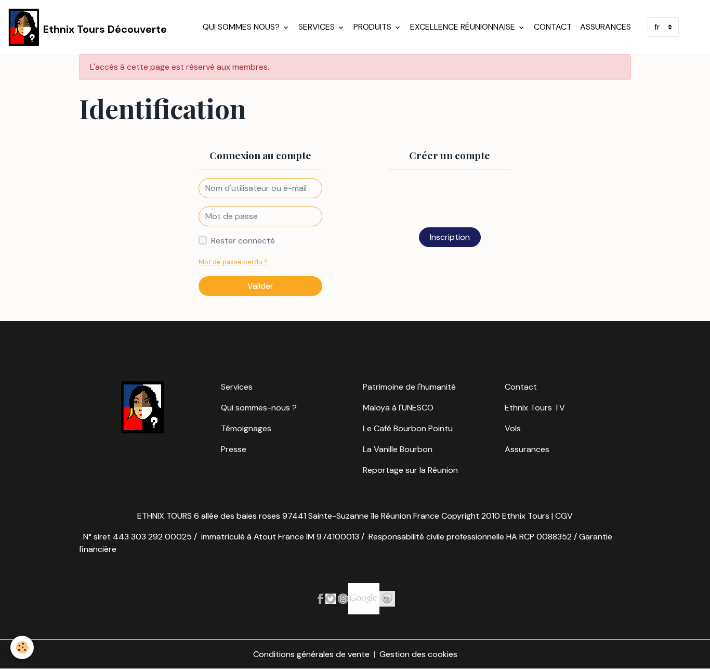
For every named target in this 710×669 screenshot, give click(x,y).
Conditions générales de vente (311, 654)
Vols (513, 428)
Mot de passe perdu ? (233, 262)
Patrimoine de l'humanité (409, 386)
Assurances (605, 26)
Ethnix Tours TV (535, 407)
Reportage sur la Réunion (410, 470)
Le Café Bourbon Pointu (408, 428)
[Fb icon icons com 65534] (320, 598)
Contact (553, 26)
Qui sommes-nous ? (259, 407)
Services (317, 26)
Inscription (450, 236)
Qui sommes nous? (242, 26)
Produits (373, 26)
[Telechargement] (330, 598)
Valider (260, 285)
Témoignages (246, 428)
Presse (233, 449)
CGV (564, 515)
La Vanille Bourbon (397, 449)
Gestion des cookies (418, 654)
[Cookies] (22, 647)
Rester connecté (243, 240)
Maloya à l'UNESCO (398, 407)
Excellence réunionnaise (463, 26)
